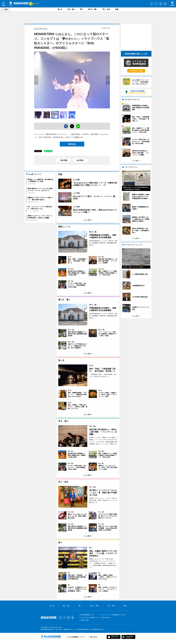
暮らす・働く (92, 9)
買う (81, 9)
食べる (60, 9)
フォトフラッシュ (40, 29)
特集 (116, 9)
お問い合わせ (106, 617)
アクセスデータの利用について (90, 617)
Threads (165, 4)
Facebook (151, 4)
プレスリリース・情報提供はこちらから (114, 615)
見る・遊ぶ (71, 9)
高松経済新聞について (87, 615)
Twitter (156, 4)
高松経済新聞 (18, 4)
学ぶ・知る (106, 9)
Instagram (160, 4)
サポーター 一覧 (136, 71)
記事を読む (72, 144)
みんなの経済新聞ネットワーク (51, 636)
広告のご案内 (85, 620)
